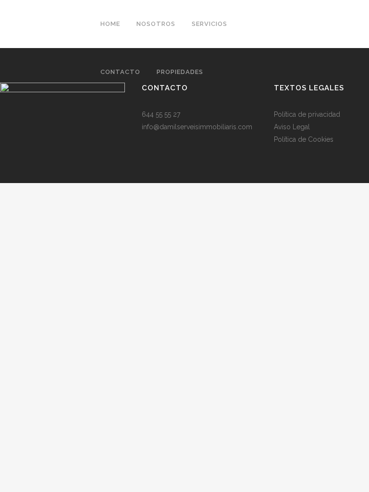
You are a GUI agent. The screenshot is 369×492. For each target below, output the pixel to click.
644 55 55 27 (161, 114)
